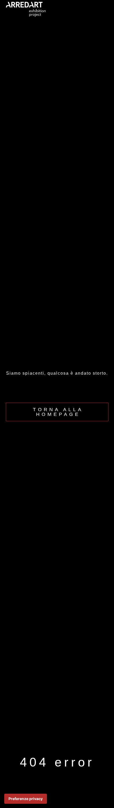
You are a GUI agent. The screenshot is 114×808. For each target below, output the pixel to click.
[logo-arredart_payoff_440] (26, 4)
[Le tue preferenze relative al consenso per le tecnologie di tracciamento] (25, 799)
